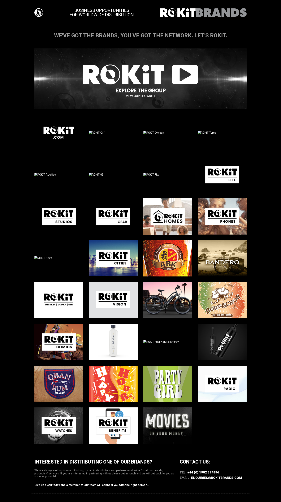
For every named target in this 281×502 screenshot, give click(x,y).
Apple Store (167, 434)
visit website (58, 149)
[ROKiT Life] (222, 174)
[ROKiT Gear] (113, 216)
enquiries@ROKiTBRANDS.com (216, 478)
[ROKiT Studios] (58, 216)
